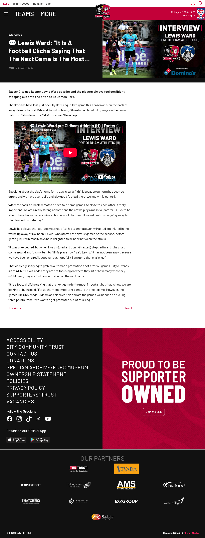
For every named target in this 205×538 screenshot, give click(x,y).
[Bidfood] (174, 485)
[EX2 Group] (126, 501)
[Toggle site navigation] (5, 13)
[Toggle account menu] (193, 3)
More (48, 13)
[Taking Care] (78, 485)
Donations (20, 360)
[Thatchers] (31, 501)
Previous (14, 308)
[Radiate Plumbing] (102, 517)
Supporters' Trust (31, 394)
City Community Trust (35, 347)
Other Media (192, 532)
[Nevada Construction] (126, 469)
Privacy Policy (25, 387)
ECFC (6, 3)
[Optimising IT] (78, 501)
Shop (49, 3)
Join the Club (154, 411)
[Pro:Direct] (31, 485)
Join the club (20, 3)
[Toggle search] (201, 3)
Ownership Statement (36, 374)
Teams (24, 13)
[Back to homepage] (102, 12)
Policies (17, 381)
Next (128, 308)
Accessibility (24, 340)
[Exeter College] (174, 501)
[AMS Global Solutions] (126, 485)
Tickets (38, 3)
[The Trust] (78, 469)
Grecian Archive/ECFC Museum (47, 367)
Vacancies (20, 401)
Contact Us (21, 353)
